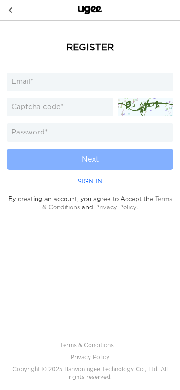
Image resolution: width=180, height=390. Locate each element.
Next (90, 159)
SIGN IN (90, 181)
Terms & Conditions (87, 344)
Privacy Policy (115, 207)
